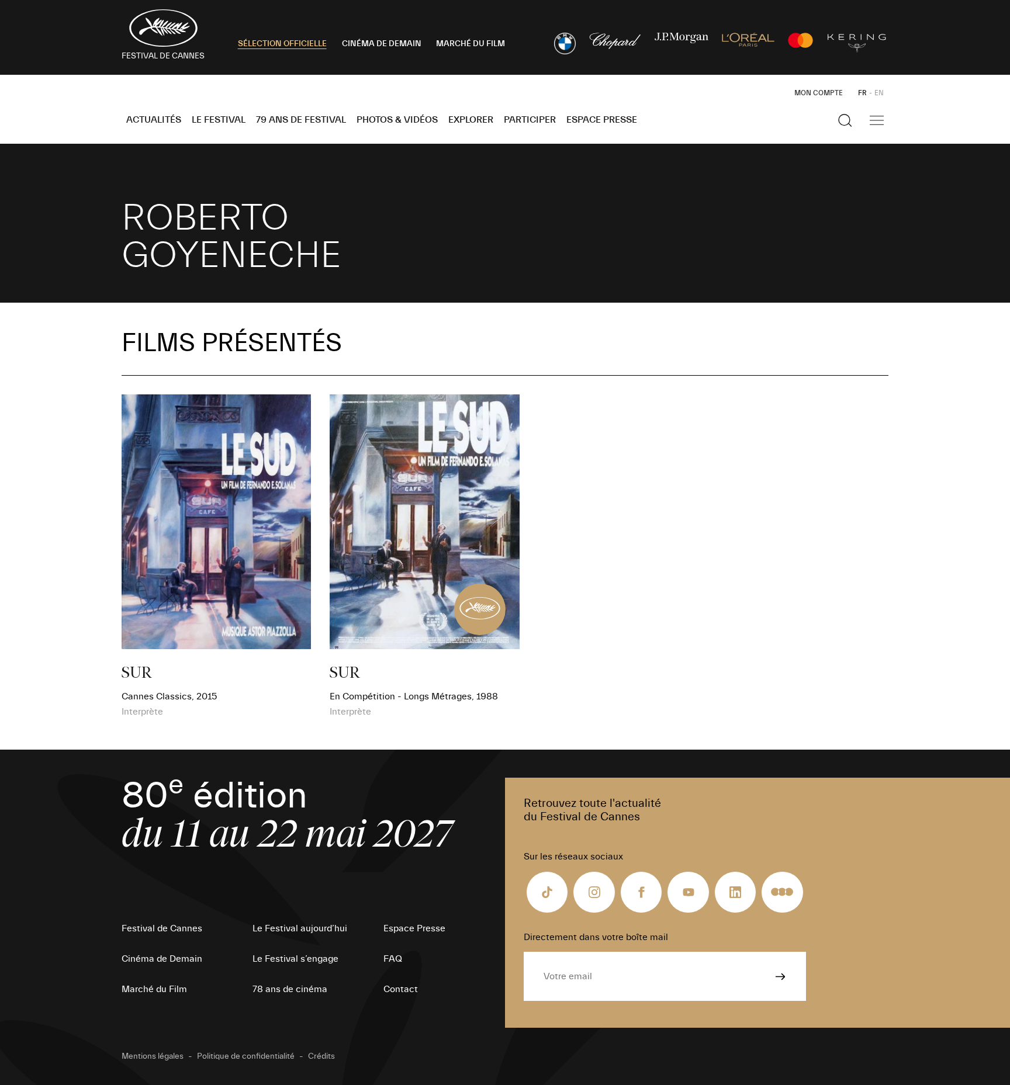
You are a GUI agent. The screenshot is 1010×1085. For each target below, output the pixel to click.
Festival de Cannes (162, 928)
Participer (530, 120)
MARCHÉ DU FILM (470, 43)
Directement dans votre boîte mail (596, 937)
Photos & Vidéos (397, 120)
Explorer (470, 120)
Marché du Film (154, 989)
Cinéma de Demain (162, 959)
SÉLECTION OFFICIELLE (282, 43)
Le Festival (218, 120)
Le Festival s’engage (295, 959)
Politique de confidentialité (246, 1056)
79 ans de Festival (301, 120)
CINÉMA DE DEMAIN (381, 43)
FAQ (392, 959)
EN (879, 93)
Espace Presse (601, 120)
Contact (400, 989)
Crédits (321, 1056)
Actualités (153, 120)
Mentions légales (153, 1056)
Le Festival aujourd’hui (299, 928)
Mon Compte (818, 93)
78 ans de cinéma (289, 989)
